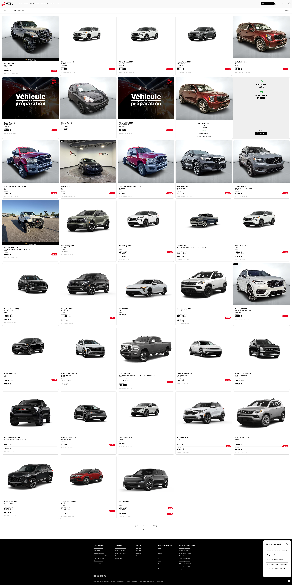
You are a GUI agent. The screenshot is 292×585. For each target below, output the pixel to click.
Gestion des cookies (159, 581)
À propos (58, 3)
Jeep (159, 558)
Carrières (138, 550)
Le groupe (138, 548)
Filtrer (5, 10)
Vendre (26, 3)
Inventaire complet (98, 548)
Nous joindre (139, 555)
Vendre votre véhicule (120, 550)
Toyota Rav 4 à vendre (184, 566)
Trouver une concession (120, 548)
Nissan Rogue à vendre (184, 548)
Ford (159, 566)
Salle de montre (34, 3)
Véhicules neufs (97, 550)
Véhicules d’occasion (99, 553)
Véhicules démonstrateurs (100, 558)
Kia (158, 550)
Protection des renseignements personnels (146, 581)
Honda (159, 563)
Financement (44, 3)
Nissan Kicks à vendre (184, 550)
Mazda (159, 561)
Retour (145, 530)
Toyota (159, 555)
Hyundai (160, 553)
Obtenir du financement (120, 553)
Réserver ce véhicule (203, 133)
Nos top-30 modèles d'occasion (187, 545)
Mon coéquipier (118, 558)
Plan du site (113, 581)
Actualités (138, 553)
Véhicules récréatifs (98, 561)
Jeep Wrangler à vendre (185, 553)
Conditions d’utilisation (121, 581)
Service (52, 3)
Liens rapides (118, 545)
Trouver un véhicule (98, 545)
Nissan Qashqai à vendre (185, 555)
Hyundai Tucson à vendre (185, 563)
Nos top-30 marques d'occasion (166, 545)
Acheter (20, 3)
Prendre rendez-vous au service (122, 555)
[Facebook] (95, 576)
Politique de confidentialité (132, 581)
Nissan (159, 548)
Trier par (16, 10)
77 (153, 526)
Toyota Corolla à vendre (185, 558)
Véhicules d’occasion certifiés (101, 555)
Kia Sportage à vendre (184, 561)
